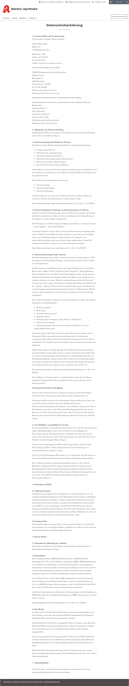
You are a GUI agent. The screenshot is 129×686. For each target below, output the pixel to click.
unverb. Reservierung (119, 16)
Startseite (6, 18)
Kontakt (14, 18)
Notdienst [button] (32, 18)
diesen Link (54, 400)
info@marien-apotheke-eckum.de (78, 2)
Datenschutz (7, 682)
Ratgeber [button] (22, 18)
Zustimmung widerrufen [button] (51, 682)
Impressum (16, 682)
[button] (119, 2)
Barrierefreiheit (26, 682)
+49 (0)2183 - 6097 (100, 2)
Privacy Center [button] (38, 682)
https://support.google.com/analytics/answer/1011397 (68, 365)
